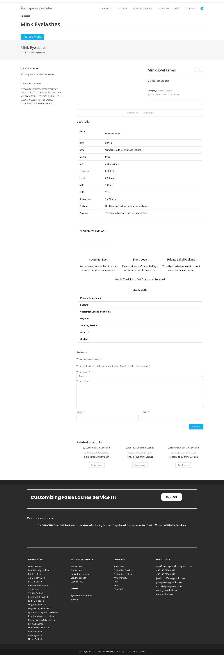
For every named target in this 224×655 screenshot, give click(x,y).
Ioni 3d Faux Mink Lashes (140, 456)
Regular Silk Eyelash (38, 597)
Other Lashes (46, 99)
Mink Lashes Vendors (158, 80)
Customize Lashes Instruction (95, 312)
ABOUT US (119, 566)
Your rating (83, 372)
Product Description (90, 298)
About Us (84, 332)
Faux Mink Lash (52, 96)
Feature (84, 305)
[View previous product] (196, 70)
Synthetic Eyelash (37, 631)
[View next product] (201, 70)
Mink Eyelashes (38, 52)
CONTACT (118, 589)
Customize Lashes (30, 89)
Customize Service (48, 89)
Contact (84, 339)
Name (80, 411)
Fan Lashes (76, 566)
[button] (140, 298)
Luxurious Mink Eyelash (96, 456)
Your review (83, 381)
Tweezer (75, 599)
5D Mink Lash (35, 581)
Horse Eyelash (35, 639)
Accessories (47, 103)
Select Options (32, 37)
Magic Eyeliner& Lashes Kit (47, 92)
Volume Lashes (78, 577)
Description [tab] (132, 112)
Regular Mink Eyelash (39, 585)
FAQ (116, 581)
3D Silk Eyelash (35, 593)
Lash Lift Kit (77, 581)
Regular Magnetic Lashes (41, 616)
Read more (96, 465)
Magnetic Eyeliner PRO (39, 608)
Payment (84, 318)
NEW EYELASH (103, 453)
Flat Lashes (76, 570)
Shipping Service (88, 325)
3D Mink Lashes (160, 94)
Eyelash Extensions (31, 103)
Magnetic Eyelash (30, 99)
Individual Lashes (80, 574)
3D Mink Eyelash (164, 90)
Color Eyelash (35, 635)
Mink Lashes (173, 94)
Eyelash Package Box (81, 595)
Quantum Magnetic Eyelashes (43, 612)
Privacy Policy (120, 577)
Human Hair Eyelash (38, 627)
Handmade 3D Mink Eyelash (183, 456)
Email (145, 411)
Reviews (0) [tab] (148, 112)
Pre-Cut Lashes (35, 623)
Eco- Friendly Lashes (38, 570)
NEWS (117, 585)
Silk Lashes (39, 96)
